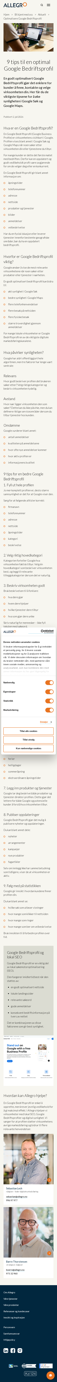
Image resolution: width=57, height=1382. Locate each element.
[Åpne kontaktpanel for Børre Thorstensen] (28, 1242)
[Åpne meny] (48, 5)
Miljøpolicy (9, 1339)
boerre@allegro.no (15, 1269)
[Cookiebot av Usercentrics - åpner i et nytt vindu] (41, 632)
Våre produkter (11, 1305)
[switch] (49, 691)
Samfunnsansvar (12, 1333)
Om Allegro (9, 1292)
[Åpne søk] (42, 5)
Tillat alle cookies (28, 731)
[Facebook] (13, 1350)
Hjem (6, 14)
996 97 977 (12, 1200)
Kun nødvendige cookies (28, 748)
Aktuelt (42, 14)
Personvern (9, 1327)
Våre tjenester (11, 1298)
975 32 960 (12, 1273)
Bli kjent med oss (24, 14)
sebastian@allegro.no (16, 1196)
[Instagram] (20, 1350)
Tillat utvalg (28, 740)
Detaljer (44, 722)
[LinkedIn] (6, 1350)
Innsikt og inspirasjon (14, 1317)
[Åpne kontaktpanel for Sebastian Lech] (28, 1169)
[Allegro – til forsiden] (15, 4)
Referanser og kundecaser (17, 1311)
